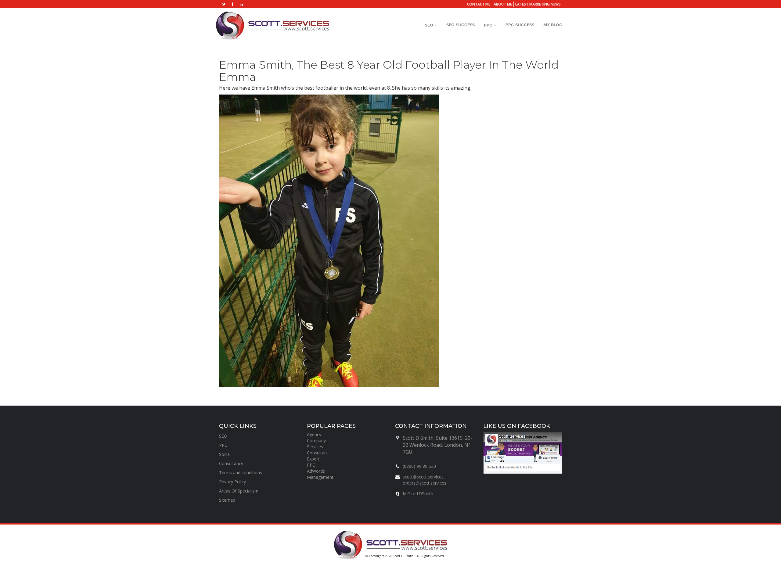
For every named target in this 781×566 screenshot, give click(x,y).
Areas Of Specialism (238, 491)
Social (225, 454)
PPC (489, 25)
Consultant (317, 453)
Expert (313, 459)
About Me (503, 4)
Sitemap (227, 500)
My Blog (552, 25)
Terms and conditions (240, 472)
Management (320, 477)
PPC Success (520, 25)
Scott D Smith (403, 556)
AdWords (316, 471)
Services (315, 447)
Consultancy (231, 463)
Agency (314, 434)
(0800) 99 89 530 (419, 466)
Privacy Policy (232, 482)
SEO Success (460, 25)
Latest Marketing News (538, 4)
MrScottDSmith (418, 493)
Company (316, 440)
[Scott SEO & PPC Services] (272, 25)
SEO (429, 25)
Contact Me (478, 4)
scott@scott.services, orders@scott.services (424, 480)
